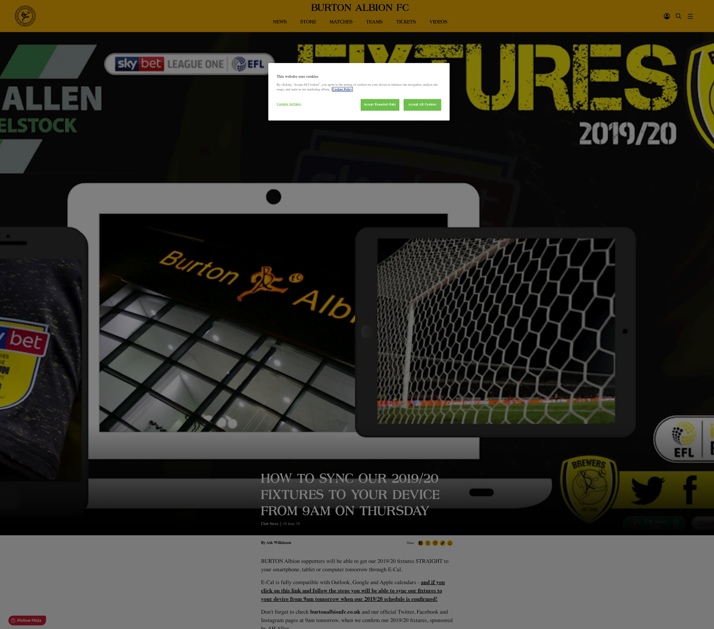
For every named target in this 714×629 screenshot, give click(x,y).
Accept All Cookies (422, 104)
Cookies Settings (289, 104)
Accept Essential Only (380, 104)
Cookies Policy (342, 89)
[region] (359, 92)
